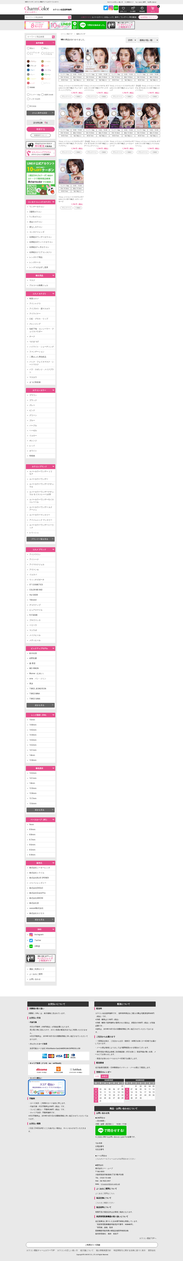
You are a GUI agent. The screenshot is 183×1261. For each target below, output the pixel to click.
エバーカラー (97, 17)
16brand (32, 600)
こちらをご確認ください (105, 1203)
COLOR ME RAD (35, 590)
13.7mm (32, 798)
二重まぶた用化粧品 (37, 357)
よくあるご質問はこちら (105, 1193)
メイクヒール (35, 635)
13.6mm (32, 803)
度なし (46, 48)
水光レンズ (108, 17)
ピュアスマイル (35, 610)
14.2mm (32, 745)
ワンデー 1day (35, 95)
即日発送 (33, 106)
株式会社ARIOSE (36, 898)
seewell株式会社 (36, 908)
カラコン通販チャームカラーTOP (40, 1250)
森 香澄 (32, 663)
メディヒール (35, 640)
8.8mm (32, 834)
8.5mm (32, 850)
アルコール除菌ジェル (38, 285)
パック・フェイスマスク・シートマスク (41, 363)
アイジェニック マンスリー (40, 520)
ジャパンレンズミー (37, 883)
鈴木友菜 (33, 653)
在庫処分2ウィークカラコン (41, 242)
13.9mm (32, 788)
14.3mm (32, 740)
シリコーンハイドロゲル (49, 53)
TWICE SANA (34, 699)
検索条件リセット (40, 135)
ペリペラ (33, 625)
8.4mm (32, 855)
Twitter (37, 940)
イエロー (33, 79)
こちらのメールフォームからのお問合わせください (115, 1159)
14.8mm (32, 725)
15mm (32, 720)
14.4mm (32, 735)
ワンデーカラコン (36, 207)
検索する (40, 129)
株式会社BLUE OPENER (39, 878)
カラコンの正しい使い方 (115, 2)
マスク (32, 280)
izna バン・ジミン (37, 678)
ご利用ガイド (130, 2)
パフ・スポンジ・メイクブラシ (41, 370)
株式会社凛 (34, 903)
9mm (31, 824)
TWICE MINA (34, 694)
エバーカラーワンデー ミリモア (40, 472)
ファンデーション (36, 352)
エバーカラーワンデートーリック (41, 526)
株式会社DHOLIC (36, 888)
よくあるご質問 (141, 2)
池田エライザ (80, 34)
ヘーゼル (47, 61)
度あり (32, 48)
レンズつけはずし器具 (38, 267)
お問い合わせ (152, 2)
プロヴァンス (35, 620)
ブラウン (33, 61)
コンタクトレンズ (36, 232)
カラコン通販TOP (67, 34)
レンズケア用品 (35, 257)
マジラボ (33, 630)
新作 (116, 17)
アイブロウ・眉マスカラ (39, 309)
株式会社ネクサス (36, 913)
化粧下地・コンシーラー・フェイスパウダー (41, 330)
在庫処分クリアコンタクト (40, 252)
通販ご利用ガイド (36, 969)
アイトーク (34, 559)
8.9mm (32, 829)
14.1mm (32, 750)
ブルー (32, 70)
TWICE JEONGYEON (37, 689)
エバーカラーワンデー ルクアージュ (40, 508)
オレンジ (47, 79)
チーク (32, 336)
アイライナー (35, 313)
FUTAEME (33, 615)
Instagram (38, 934)
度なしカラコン (35, 227)
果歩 (31, 683)
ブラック (33, 66)
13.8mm (32, 760)
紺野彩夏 (33, 658)
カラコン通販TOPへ (147, 1238)
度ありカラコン (35, 222)
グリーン (47, 74)
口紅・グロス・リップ (38, 319)
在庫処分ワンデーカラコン (40, 237)
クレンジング (35, 324)
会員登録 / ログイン (148, 17)
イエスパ (33, 574)
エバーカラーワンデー (38, 479)
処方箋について (87, 1250)
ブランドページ (66, 96)
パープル (47, 70)
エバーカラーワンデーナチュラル (41, 485)
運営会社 (152, 1250)
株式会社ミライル (36, 873)
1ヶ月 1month (35, 99)
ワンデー (123, 17)
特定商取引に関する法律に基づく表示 (129, 1250)
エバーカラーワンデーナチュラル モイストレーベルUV (41, 493)
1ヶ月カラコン (35, 217)
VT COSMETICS (36, 585)
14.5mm (32, 730)
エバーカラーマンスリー (39, 515)
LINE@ (36, 946)
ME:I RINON (34, 668)
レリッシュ (34, 532)
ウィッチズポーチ (36, 580)
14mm (32, 755)
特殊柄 (32, 87)
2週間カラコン (35, 212)
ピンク (46, 66)
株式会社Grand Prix (37, 893)
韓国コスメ (34, 298)
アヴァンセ (34, 569)
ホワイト (47, 83)
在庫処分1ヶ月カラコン (39, 247)
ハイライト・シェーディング (41, 347)
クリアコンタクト (35, 53)
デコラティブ (35, 605)
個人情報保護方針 (103, 1250)
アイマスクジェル (36, 564)
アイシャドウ (35, 303)
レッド (32, 83)
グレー (32, 74)
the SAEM (33, 595)
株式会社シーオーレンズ (39, 868)
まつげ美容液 (35, 382)
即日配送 (132, 17)
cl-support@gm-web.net (110, 1184)
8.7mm (32, 840)
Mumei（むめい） (37, 673)
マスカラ (33, 377)
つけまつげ (34, 341)
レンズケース (35, 262)
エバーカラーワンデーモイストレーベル (41, 500)
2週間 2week (48, 95)
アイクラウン (35, 554)
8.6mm (32, 845)
